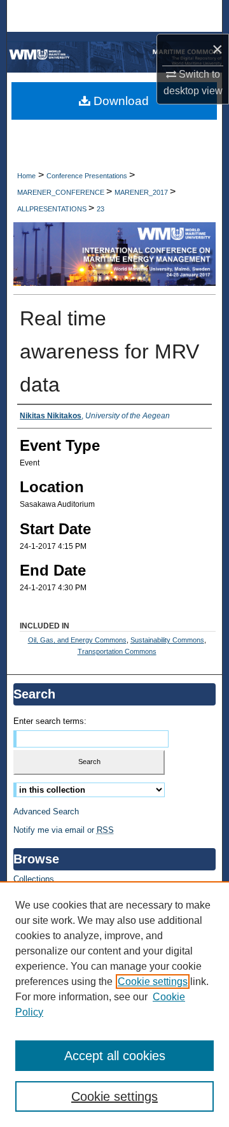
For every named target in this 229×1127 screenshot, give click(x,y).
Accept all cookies (114, 1056)
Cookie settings (153, 981)
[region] (114, 1004)
